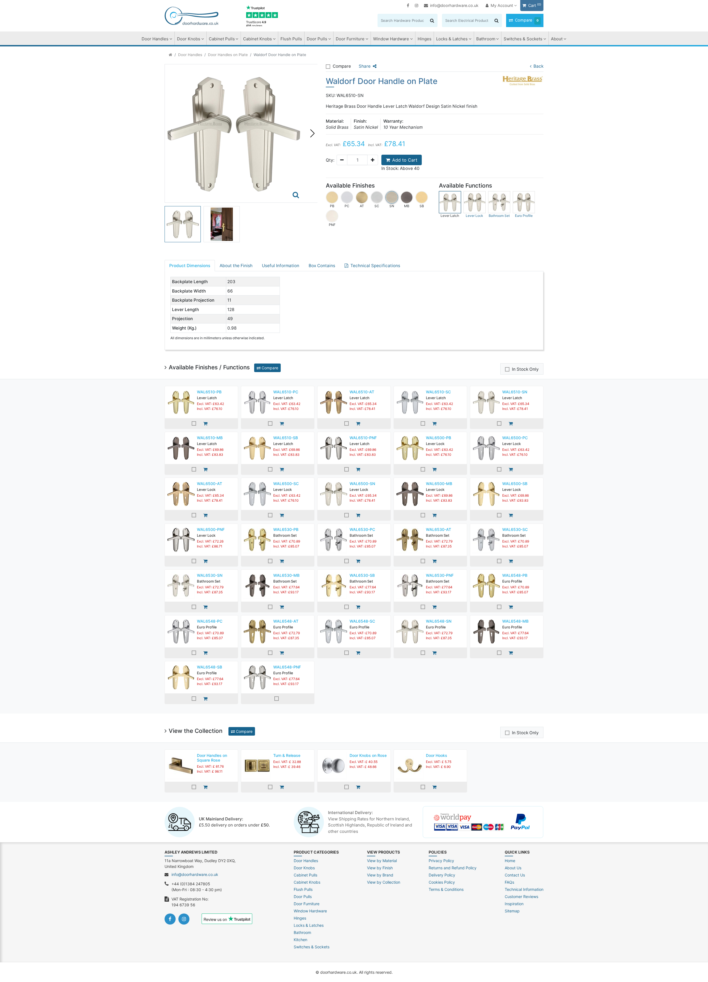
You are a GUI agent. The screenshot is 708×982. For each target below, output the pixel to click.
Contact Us (515, 875)
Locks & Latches (452, 38)
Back (538, 66)
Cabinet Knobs (257, 38)
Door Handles (155, 38)
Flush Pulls (291, 38)
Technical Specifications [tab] (375, 265)
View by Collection (383, 882)
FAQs (509, 882)
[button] (312, 133)
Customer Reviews (521, 896)
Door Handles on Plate (228, 54)
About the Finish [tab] (236, 265)
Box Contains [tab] (322, 265)
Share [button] (365, 66)
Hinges (424, 38)
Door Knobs (188, 38)
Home (510, 860)
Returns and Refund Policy (453, 867)
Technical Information (524, 889)
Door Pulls (317, 38)
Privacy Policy (441, 860)
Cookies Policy (442, 882)
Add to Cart (404, 160)
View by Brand (380, 875)
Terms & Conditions (446, 889)
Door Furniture (350, 38)
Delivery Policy (442, 875)
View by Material (382, 860)
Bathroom (485, 38)
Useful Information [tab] (280, 265)
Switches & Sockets (523, 38)
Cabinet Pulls (222, 38)
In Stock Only (525, 369)
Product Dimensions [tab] (189, 265)
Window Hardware (391, 38)
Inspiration (514, 903)
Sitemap (512, 911)
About (557, 38)
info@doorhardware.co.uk (454, 5)
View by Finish (380, 867)
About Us (513, 867)
